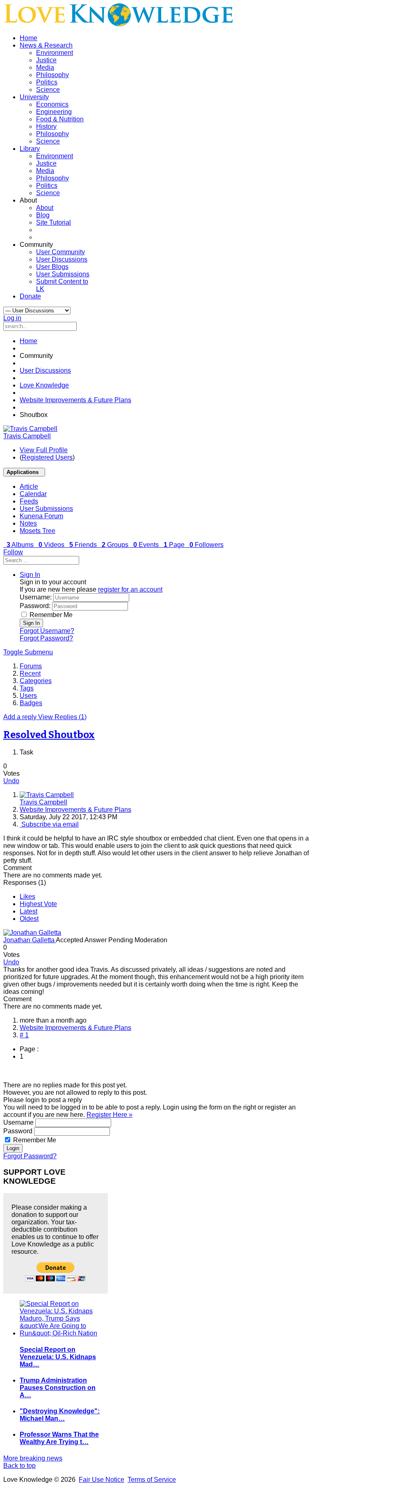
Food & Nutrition (60, 119)
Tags (27, 688)
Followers (206, 544)
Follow (13, 552)
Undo (11, 780)
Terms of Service (152, 1479)
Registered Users (47, 457)
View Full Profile (44, 450)
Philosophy (52, 74)
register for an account (130, 589)
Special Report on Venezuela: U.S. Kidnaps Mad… (58, 1357)
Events (146, 544)
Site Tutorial (53, 222)
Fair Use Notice (101, 1479)
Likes (27, 896)
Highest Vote (38, 903)
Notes (28, 523)
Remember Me (51, 614)
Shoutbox (49, 734)
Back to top (19, 1465)
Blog (43, 215)
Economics (52, 104)
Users (28, 695)
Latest (28, 911)
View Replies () (62, 716)
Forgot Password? (46, 638)
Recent (30, 673)
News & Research (46, 45)
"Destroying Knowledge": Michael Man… (60, 1415)
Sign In (31, 623)
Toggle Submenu (28, 652)
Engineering (54, 111)
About (44, 207)
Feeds (29, 501)
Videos (52, 544)
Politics (46, 82)
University (34, 96)
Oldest (29, 918)
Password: (35, 605)
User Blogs (52, 266)
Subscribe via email (49, 824)
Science (48, 89)
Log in (12, 317)
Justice (46, 60)
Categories (36, 680)
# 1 (24, 1035)
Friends (83, 544)
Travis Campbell (27, 436)
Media (45, 67)
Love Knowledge (44, 385)
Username (18, 1122)
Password (17, 1131)
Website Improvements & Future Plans (75, 399)
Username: (36, 597)
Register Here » (109, 1114)
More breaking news (32, 1458)
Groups (116, 544)
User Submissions (62, 274)
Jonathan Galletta (29, 939)
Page (175, 544)
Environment (54, 52)
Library (30, 148)
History (46, 126)
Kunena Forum (41, 516)
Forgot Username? (47, 630)
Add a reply (20, 716)
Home (28, 37)
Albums (21, 544)
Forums (31, 666)
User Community (60, 251)
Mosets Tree (37, 530)
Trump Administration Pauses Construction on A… (58, 1388)
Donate (30, 296)
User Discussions (61, 259)
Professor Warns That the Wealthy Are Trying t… (59, 1438)
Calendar (33, 493)
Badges (31, 702)
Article (29, 486)
